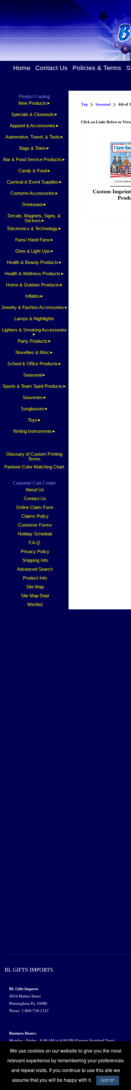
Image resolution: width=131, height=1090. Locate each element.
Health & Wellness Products (32, 273)
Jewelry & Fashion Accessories (32, 307)
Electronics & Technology (32, 228)
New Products (32, 103)
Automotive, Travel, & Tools (32, 137)
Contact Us (51, 68)
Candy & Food (32, 170)
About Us (35, 489)
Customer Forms (35, 525)
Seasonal (32, 375)
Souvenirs (33, 397)
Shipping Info (35, 560)
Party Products (33, 341)
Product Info (35, 578)
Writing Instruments (32, 431)
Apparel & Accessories (32, 125)
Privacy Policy (35, 551)
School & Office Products (32, 363)
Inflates (32, 296)
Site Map (35, 586)
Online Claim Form (35, 507)
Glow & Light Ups (32, 251)
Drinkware (32, 204)
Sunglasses (32, 408)
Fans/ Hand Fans (32, 239)
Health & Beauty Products (32, 262)
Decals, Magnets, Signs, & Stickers (34, 218)
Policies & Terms (97, 68)
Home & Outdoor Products (32, 284)
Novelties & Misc (32, 352)
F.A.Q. (35, 542)
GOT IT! (108, 1080)
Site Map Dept (35, 595)
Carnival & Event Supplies (32, 182)
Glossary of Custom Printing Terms (34, 456)
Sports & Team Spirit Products (32, 386)
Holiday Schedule (35, 533)
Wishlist (35, 604)
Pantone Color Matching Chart (34, 466)
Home (21, 68)
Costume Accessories (32, 193)
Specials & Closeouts (32, 114)
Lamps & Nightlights (34, 318)
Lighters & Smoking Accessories (34, 330)
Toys (32, 420)
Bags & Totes (32, 148)
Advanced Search (35, 569)
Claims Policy (35, 516)
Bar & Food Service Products (32, 159)
